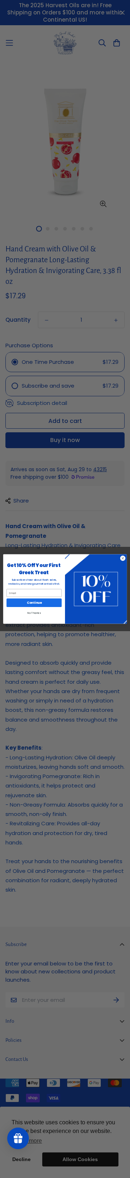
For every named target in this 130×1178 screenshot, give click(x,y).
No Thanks (34, 613)
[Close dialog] (122, 558)
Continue (34, 603)
